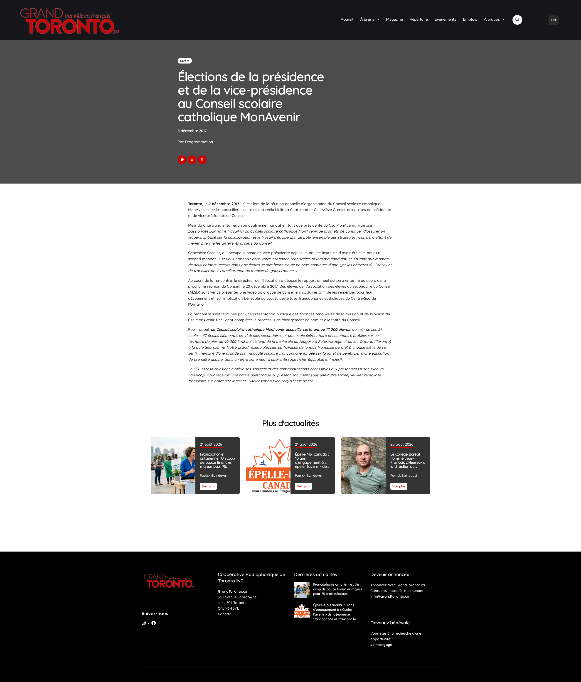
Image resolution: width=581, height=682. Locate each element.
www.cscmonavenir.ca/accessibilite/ (281, 381)
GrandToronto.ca (232, 591)
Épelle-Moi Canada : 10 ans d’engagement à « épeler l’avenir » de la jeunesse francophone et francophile (312, 466)
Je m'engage (381, 644)
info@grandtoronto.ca (389, 596)
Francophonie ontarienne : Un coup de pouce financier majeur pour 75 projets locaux (217, 462)
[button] (517, 20)
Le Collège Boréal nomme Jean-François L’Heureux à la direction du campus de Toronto (407, 462)
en (553, 20)
